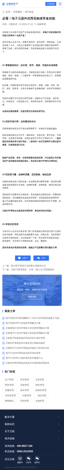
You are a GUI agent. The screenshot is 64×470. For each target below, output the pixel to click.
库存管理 (24, 379)
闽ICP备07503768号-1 (45, 467)
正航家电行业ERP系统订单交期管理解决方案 (27, 328)
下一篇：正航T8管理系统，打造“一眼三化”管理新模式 (28, 269)
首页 (8, 12)
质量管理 (9, 390)
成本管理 (24, 390)
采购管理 (41, 24)
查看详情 (32, 297)
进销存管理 (40, 390)
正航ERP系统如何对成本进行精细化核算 (25, 343)
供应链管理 (10, 395)
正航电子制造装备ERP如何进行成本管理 (25, 338)
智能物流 (9, 401)
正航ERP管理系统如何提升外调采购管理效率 (27, 363)
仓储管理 (39, 401)
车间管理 (24, 401)
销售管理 (39, 385)
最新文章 (10, 311)
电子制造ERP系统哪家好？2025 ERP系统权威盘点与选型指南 (34, 318)
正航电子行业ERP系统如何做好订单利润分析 (27, 348)
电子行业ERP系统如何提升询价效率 (23, 353)
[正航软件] (10, 4)
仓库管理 (39, 379)
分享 (43, 258)
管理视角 (17, 12)
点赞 (25, 258)
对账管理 (26, 395)
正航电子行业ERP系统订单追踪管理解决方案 (27, 333)
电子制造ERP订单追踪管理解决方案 (23, 323)
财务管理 (9, 385)
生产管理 (9, 379)
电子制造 (29, 12)
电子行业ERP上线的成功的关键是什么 (24, 358)
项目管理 (42, 395)
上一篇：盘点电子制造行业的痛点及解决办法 (24, 265)
